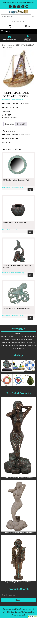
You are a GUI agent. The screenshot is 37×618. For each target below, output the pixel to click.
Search (33, 16)
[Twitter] (23, 7)
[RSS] (18, 7)
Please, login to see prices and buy (13, 99)
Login (29, 26)
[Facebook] (10, 7)
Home (4, 45)
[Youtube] (27, 7)
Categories (11, 45)
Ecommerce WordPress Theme (14, 609)
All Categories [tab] (16, 21)
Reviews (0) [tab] (21, 124)
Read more (30, 189)
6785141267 (27, 40)
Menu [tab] (7, 31)
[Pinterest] (14, 7)
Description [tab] (9, 124)
